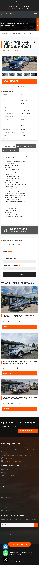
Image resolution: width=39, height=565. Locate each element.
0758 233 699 (22, 2)
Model (5, 98)
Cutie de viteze (8, 119)
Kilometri (6, 107)
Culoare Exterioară (9, 113)
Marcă (5, 94)
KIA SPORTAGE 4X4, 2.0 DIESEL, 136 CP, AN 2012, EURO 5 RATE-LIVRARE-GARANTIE (20, 398)
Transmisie (6, 126)
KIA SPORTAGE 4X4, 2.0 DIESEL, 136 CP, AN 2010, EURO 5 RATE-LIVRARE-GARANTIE (20, 362)
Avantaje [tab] (19, 146)
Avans (7, 251)
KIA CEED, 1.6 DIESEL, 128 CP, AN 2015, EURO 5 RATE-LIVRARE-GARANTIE (19, 315)
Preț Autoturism (11, 244)
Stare (5, 110)
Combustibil (6, 129)
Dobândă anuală (10, 258)
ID (3, 101)
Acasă (6, 33)
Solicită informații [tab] (30, 146)
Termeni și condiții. (28, 554)
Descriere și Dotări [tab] (9, 146)
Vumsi (26, 561)
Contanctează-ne (6, 481)
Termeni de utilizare (7, 475)
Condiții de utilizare (7, 478)
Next (36, 74)
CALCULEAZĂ (19, 274)
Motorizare (6, 123)
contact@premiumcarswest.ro (22, 4)
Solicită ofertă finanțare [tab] (10, 150)
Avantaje (4, 472)
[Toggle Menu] (35, 14)
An (4, 104)
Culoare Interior (8, 116)
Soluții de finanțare (37, 25)
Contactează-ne (27, 430)
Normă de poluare (9, 132)
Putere (5, 135)
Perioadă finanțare (12, 265)
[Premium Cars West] (8, 14)
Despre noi (4, 469)
